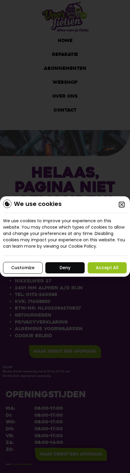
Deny (65, 268)
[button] (121, 204)
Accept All (107, 268)
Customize (22, 268)
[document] (65, 236)
